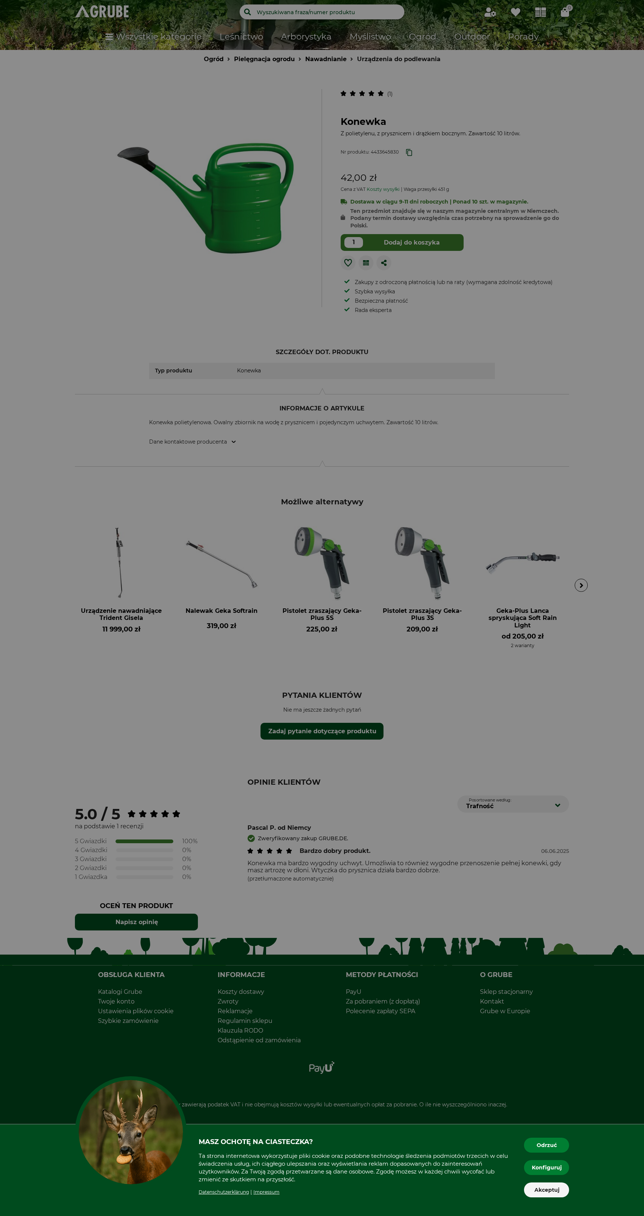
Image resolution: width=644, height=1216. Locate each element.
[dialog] (322, 608)
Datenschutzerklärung (224, 1192)
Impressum (266, 1192)
